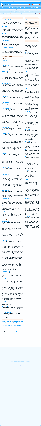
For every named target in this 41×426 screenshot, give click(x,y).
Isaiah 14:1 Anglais (6, 325)
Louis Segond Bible (6, 19)
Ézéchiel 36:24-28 (6, 205)
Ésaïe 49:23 (27, 129)
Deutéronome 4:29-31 (7, 83)
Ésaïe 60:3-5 (5, 240)
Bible (2, 13)
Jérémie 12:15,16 (6, 271)
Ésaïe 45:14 (27, 71)
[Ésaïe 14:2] (39, 192)
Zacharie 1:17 (5, 146)
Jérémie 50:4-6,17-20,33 (7, 120)
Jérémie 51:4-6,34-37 (7, 127)
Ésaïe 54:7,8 (5, 71)
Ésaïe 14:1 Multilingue (18, 321)
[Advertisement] (20, 340)
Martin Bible (5, 26)
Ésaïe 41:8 (27, 52)
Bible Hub (19, 325)
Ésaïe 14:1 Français (17, 322)
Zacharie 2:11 (5, 278)
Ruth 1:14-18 (5, 255)
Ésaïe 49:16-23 (5, 227)
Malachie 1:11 (5, 291)
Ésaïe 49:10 (27, 102)
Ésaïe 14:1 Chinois (18, 324)
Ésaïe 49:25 (27, 141)
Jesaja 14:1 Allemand (7, 324)
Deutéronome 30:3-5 (6, 160)
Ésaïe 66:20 (4, 245)
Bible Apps (13, 325)
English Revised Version (7, 47)
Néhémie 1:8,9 (5, 89)
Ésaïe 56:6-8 (5, 231)
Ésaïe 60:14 (27, 206)
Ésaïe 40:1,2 (5, 60)
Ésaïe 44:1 (27, 66)
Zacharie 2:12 (5, 153)
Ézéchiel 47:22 (28, 216)
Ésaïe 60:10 (27, 198)
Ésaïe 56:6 (27, 188)
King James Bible (6, 40)
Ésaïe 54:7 (27, 156)
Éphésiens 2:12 (28, 42)
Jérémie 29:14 (5, 174)
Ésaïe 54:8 (27, 162)
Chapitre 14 (7, 13)
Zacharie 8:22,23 (6, 286)
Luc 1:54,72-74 (5, 133)
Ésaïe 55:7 (27, 170)
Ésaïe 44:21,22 (5, 65)
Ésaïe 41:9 (27, 57)
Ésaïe (4, 13)
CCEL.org (14, 331)
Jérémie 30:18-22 (6, 183)
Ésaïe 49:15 (27, 121)
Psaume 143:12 (5, 114)
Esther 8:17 (4, 261)
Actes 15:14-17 (5, 306)
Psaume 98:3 (5, 96)
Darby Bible (5, 33)
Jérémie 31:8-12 (5, 190)
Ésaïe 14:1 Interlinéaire (7, 321)
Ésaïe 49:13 (27, 111)
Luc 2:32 (4, 301)
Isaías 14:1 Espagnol (7, 322)
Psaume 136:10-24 (6, 108)
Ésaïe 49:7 (27, 88)
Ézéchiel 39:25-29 (6, 211)
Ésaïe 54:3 (27, 149)
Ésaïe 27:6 (4, 140)
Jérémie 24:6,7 (5, 167)
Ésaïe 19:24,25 (5, 221)
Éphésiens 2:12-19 (6, 312)
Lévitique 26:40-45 (6, 75)
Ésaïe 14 (26, 19)
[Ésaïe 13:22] (1, 192)
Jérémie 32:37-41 (6, 198)
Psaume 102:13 (5, 102)
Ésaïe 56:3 (27, 179)
